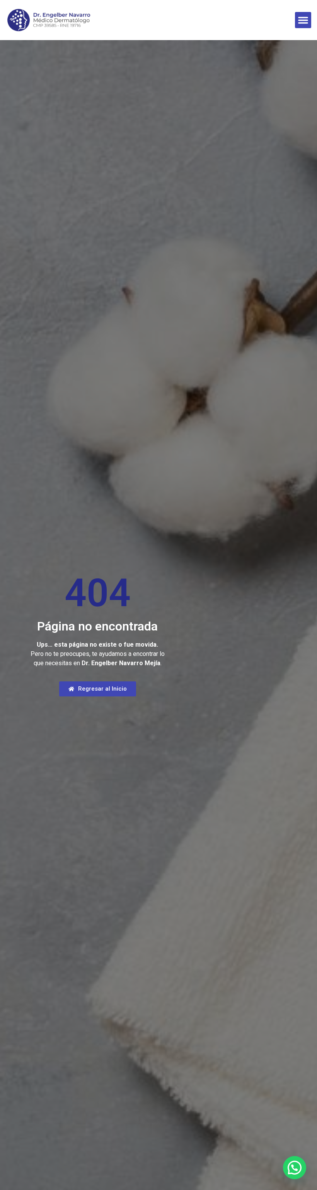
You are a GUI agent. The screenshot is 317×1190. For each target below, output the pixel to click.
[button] (303, 20)
